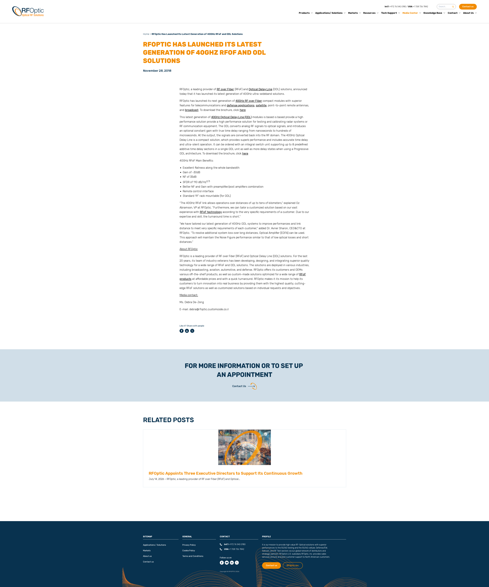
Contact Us (239, 386)
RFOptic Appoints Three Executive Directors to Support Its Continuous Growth (225, 473)
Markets (353, 13)
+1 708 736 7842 (418, 6)
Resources (369, 13)
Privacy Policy (189, 545)
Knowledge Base (433, 13)
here (243, 110)
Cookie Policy (188, 550)
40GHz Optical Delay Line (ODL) (231, 117)
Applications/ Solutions (329, 13)
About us (147, 556)
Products (304, 13)
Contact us (468, 6)
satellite (261, 105)
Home (146, 34)
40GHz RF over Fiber (248, 100)
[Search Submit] (453, 7)
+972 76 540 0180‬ (395, 6)
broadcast (191, 110)
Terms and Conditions (192, 556)
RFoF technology (211, 212)
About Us (468, 13)
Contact (453, 13)
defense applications (240, 105)
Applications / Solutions (154, 545)
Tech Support (389, 13)
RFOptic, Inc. (293, 565)
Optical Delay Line (260, 89)
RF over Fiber (225, 89)
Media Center (410, 13)
